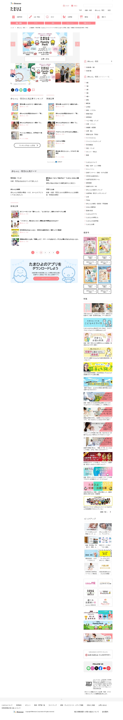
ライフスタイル (91, 138)
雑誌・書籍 (19, 23)
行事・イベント (91, 124)
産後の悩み (89, 114)
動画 (87, 155)
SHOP (67, 6)
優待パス (104, 17)
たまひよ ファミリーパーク (20, 84)
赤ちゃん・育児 (99, 10)
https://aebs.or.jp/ (97, 688)
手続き (88, 200)
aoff (29, 84)
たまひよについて (91, 162)
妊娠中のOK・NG (91, 186)
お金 (87, 197)
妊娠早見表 (19, 17)
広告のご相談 (91, 705)
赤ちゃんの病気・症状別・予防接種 (97, 203)
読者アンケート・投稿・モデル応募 (97, 172)
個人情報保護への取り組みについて (86, 712)
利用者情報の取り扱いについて (11, 708)
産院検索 (89, 183)
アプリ (36, 23)
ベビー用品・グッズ (92, 120)
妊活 (109, 10)
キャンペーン (70, 23)
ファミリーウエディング (93, 141)
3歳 (87, 93)
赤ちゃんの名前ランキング (94, 190)
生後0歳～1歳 (90, 67)
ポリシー (28, 705)
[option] (45, 44)
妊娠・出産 (88, 10)
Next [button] (77, 44)
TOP (80, 10)
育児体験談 (89, 145)
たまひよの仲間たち (92, 217)
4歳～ (88, 96)
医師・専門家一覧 (39, 705)
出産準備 (70, 17)
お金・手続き (37, 17)
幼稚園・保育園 (91, 127)
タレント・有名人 (91, 152)
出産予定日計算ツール (93, 179)
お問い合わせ (103, 705)
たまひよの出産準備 (92, 221)
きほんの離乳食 (91, 207)
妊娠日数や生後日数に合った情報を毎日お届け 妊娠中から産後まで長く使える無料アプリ (46, 274)
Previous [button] (13, 44)
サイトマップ (53, 705)
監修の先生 (89, 210)
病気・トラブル (91, 110)
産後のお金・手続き (92, 134)
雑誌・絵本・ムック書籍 (93, 166)
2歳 (87, 89)
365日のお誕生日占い (92, 176)
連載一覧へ (103, 512)
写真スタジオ (87, 23)
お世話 (88, 107)
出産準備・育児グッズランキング (96, 193)
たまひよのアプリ (91, 214)
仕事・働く (89, 131)
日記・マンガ (90, 148)
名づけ (52, 17)
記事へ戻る (45, 59)
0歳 (87, 83)
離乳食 (86, 17)
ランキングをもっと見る (27, 145)
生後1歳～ (89, 71)
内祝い (76, 6)
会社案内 (105, 712)
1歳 (87, 86)
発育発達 (89, 117)
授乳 (87, 100)
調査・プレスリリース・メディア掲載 (71, 705)
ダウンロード (46, 278)
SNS (53, 23)
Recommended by (51, 162)
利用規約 (19, 705)
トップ (12, 27)
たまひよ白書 (90, 224)
